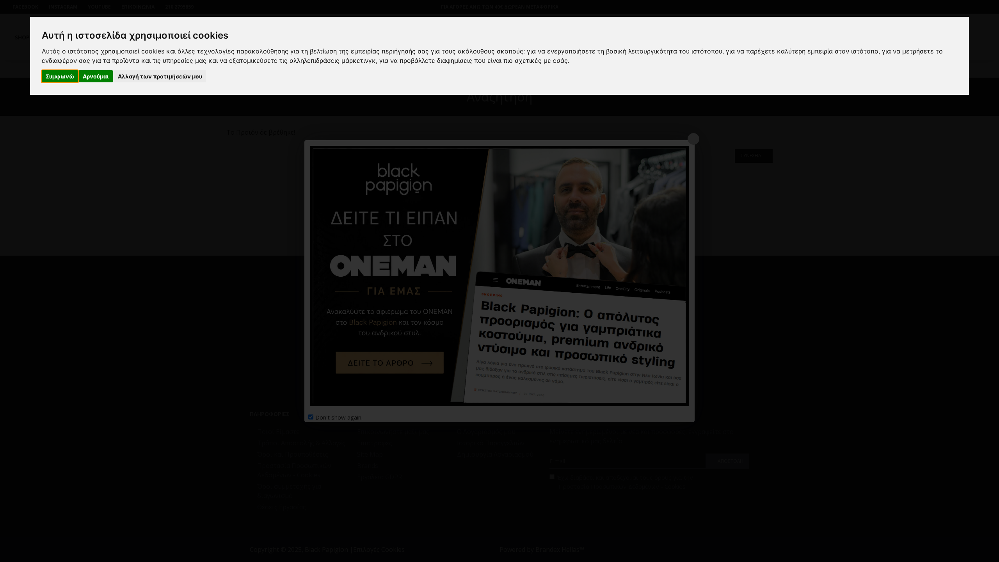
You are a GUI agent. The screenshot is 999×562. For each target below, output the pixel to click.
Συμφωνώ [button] (60, 76)
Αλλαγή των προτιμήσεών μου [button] (160, 76)
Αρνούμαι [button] (96, 76)
